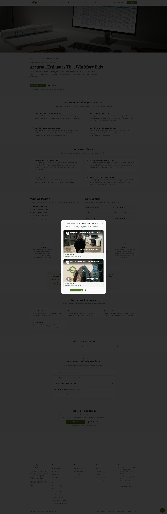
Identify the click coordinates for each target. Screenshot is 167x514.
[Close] (103, 223)
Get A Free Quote (75, 290)
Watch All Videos (92, 290)
